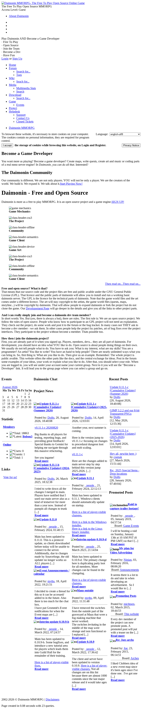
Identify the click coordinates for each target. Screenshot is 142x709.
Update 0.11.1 (85, 478)
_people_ (53, 526)
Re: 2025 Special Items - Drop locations (124, 472)
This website (131, 614)
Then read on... (132, 283)
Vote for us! (10, 477)
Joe (126, 648)
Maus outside (85, 590)
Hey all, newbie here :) (123, 453)
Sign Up (17, 58)
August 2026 (9, 387)
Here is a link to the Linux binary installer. (87, 530)
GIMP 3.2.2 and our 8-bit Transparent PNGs (124, 412)
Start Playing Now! (71, 183)
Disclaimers (52, 699)
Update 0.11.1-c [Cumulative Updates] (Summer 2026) (47, 407)
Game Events (131, 525)
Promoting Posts (126, 595)
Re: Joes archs (125, 639)
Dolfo (51, 417)
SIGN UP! (117, 201)
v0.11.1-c (77, 454)
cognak (118, 457)
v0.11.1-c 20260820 (46, 427)
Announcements (129, 569)
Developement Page (37, 308)
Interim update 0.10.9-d (91, 539)
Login (5, 58)
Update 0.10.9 (85, 641)
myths (51, 581)
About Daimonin (19, 16)
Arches (135, 658)
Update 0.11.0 (48, 519)
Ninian (128, 559)
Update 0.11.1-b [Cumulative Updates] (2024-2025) (52, 468)
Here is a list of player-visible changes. (89, 667)
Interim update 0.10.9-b (54, 621)
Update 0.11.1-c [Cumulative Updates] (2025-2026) (89, 407)
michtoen (129, 604)
